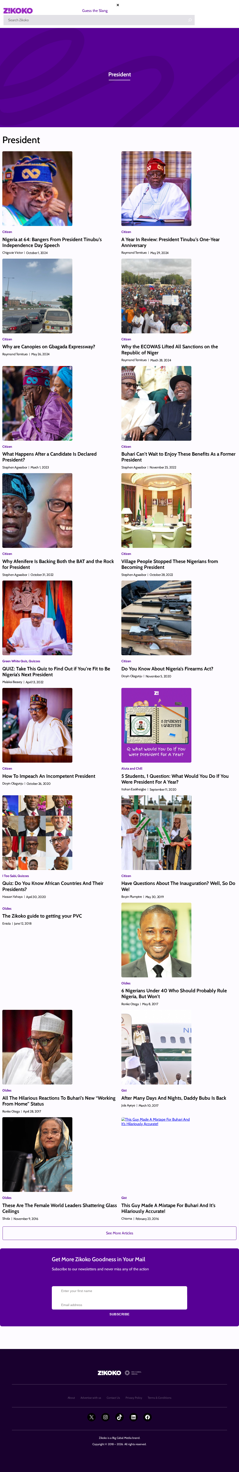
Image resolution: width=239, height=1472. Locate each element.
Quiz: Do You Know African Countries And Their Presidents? (52, 886)
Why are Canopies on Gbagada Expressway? (48, 346)
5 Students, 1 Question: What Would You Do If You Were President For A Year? (175, 779)
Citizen (7, 232)
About (71, 1397)
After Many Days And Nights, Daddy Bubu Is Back (173, 1098)
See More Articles (119, 1233)
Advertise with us (91, 1397)
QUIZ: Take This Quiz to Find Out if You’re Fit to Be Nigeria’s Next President (56, 671)
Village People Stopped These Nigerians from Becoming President (169, 564)
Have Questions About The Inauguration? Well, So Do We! (178, 886)
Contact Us (113, 1397)
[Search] (190, 20)
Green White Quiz (14, 661)
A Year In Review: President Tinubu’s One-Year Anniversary (170, 242)
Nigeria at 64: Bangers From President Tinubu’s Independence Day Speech (52, 242)
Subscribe (119, 1314)
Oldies (6, 908)
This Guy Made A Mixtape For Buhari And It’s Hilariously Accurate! (168, 1208)
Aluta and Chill (131, 768)
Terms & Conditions (159, 1397)
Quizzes (34, 661)
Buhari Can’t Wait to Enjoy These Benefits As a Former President (178, 457)
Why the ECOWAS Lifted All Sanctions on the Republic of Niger (169, 349)
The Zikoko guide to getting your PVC (42, 916)
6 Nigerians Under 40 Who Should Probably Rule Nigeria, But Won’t (174, 993)
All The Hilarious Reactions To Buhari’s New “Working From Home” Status (59, 1101)
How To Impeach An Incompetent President (48, 776)
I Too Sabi (9, 876)
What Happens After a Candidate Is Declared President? (49, 457)
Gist (124, 1090)
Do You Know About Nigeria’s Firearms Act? (167, 669)
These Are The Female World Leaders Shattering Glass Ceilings (59, 1208)
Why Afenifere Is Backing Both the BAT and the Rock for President (58, 564)
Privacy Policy (134, 1397)
